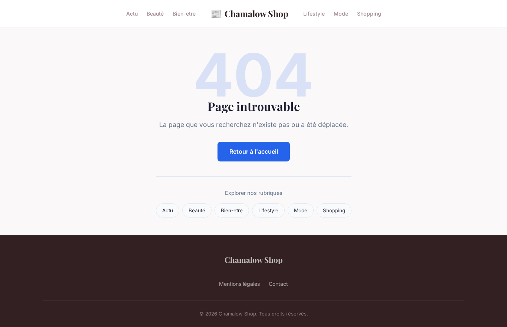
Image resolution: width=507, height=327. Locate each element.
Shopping (369, 13)
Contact (278, 284)
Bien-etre (184, 13)
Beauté (155, 13)
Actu (132, 13)
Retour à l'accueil (253, 151)
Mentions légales (239, 284)
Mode (341, 13)
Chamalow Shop (249, 13)
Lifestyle (314, 13)
